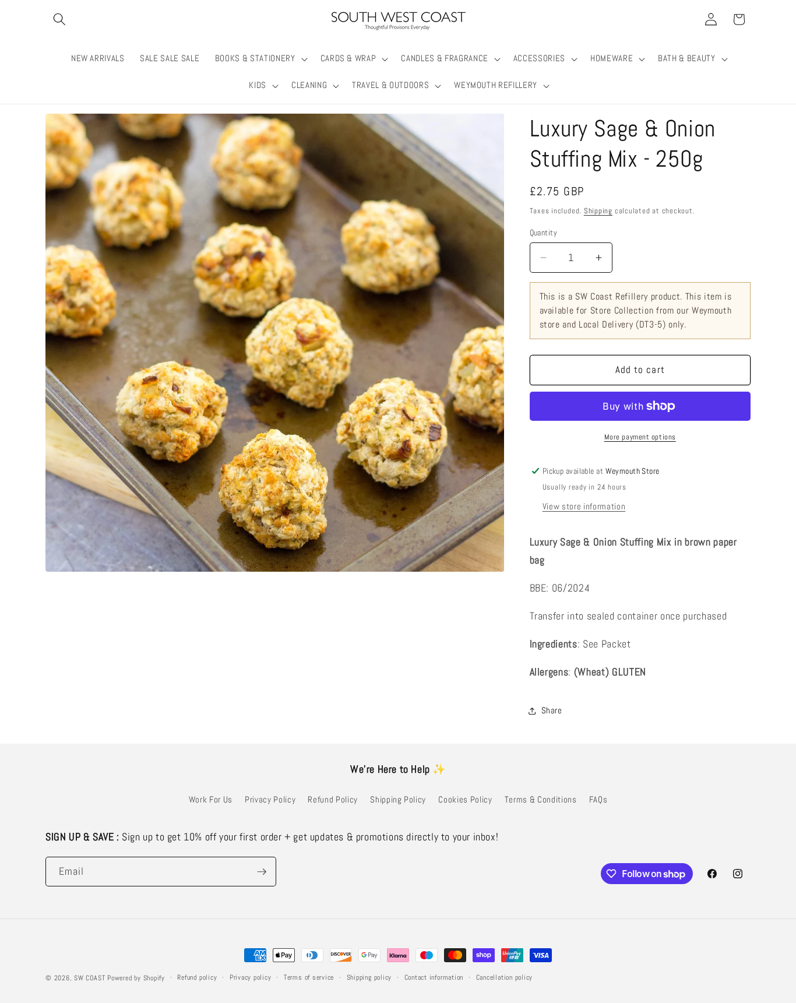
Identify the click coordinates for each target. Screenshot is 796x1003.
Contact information (434, 977)
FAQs (598, 799)
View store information (584, 506)
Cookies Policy (465, 799)
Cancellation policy (504, 977)
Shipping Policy (398, 799)
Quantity (544, 232)
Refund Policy (333, 799)
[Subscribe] (262, 872)
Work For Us (211, 799)
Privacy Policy (270, 799)
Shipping (598, 211)
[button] (59, 19)
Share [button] (551, 710)
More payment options (640, 437)
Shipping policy (369, 977)
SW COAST (89, 978)
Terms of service (309, 977)
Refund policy (197, 977)
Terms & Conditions (541, 799)
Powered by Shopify (136, 978)
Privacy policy (251, 977)
